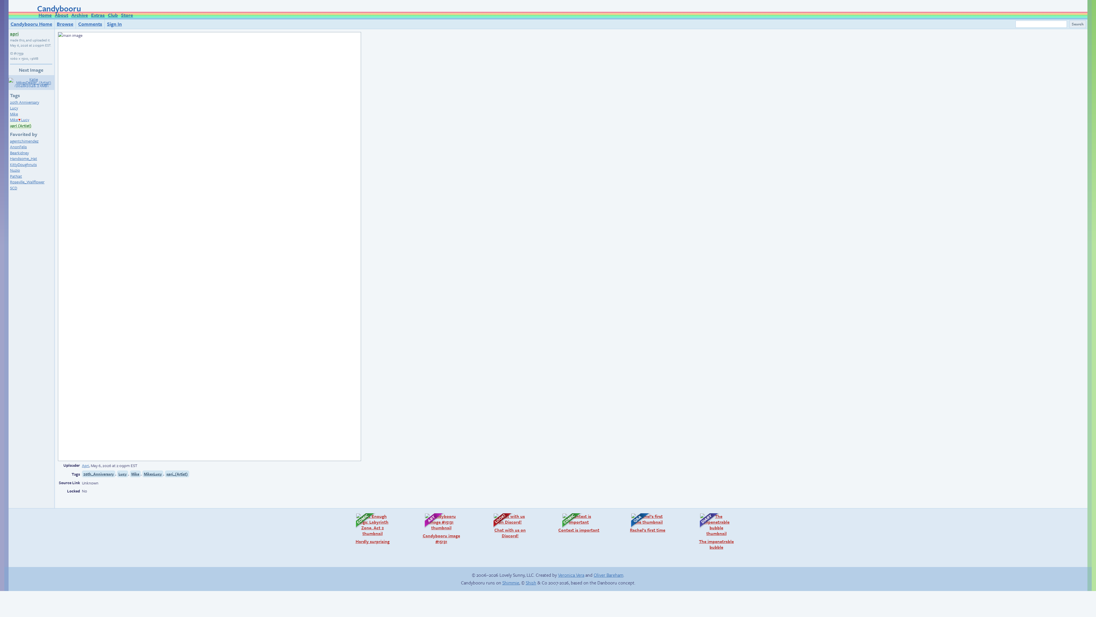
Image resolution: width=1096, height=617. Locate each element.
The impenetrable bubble (714, 531)
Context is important (578, 523)
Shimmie (510, 582)
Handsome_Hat (23, 158)
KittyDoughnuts (23, 164)
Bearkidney (19, 153)
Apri (85, 465)
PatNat (16, 176)
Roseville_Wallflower (27, 182)
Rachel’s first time (645, 523)
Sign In (114, 23)
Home (45, 15)
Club (113, 15)
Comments (90, 23)
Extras (98, 15)
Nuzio (15, 170)
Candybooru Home (31, 23)
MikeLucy (19, 120)
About (61, 15)
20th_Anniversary (98, 474)
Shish (531, 582)
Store (127, 15)
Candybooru (59, 8)
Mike (14, 114)
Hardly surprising (370, 528)
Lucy (14, 108)
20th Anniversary (24, 102)
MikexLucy (153, 474)
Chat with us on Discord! (507, 526)
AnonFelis (18, 147)
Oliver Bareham (608, 575)
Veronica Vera (571, 575)
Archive (79, 15)
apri (14, 33)
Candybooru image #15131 (439, 528)
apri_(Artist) (177, 474)
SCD (13, 188)
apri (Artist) (20, 126)
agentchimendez (24, 141)
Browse (65, 23)
